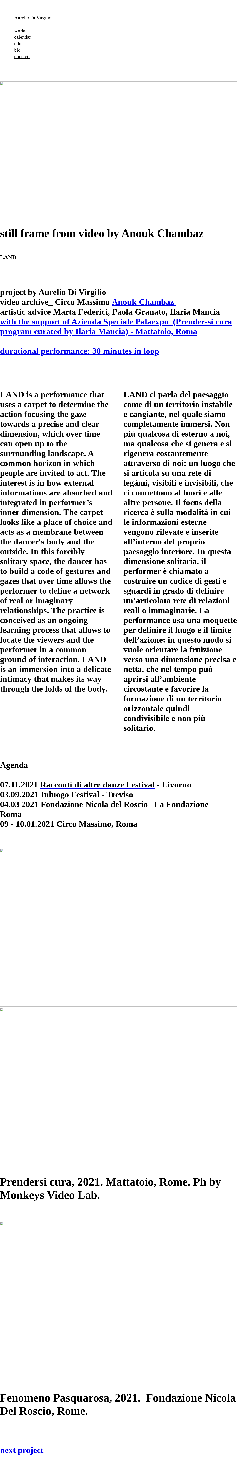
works (20, 30)
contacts (22, 56)
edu (17, 43)
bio (17, 50)
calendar (22, 37)
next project (21, 1450)
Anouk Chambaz (144, 302)
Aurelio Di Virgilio (32, 17)
